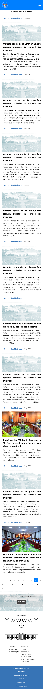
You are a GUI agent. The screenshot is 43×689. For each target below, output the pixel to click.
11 (7, 584)
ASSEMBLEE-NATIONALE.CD (21, 675)
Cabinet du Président (26, 654)
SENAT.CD (21, 679)
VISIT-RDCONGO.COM (21, 686)
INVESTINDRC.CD (21, 682)
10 (2, 584)
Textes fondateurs (25, 662)
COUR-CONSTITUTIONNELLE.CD (21, 668)
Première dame (25, 652)
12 (12, 584)
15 (27, 584)
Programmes (13, 649)
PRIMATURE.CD (21, 672)
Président (23, 649)
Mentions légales (14, 652)
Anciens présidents (26, 657)
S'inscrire (21, 602)
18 (2, 588)
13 (17, 584)
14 (22, 584)
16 (32, 584)
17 (37, 584)
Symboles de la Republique (28, 659)
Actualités (12, 647)
